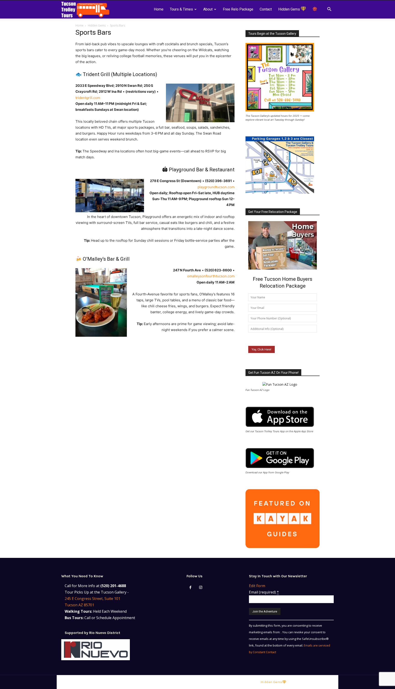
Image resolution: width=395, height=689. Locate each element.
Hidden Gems (289, 9)
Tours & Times (181, 9)
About (208, 9)
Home (158, 9)
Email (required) (264, 592)
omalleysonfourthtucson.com (211, 276)
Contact (266, 9)
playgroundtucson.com (216, 187)
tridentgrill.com (87, 97)
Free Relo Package (238, 9)
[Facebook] (191, 588)
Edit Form (257, 585)
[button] (329, 10)
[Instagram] (201, 588)
